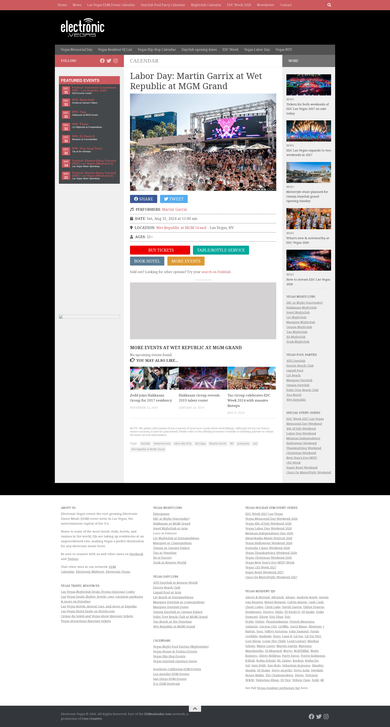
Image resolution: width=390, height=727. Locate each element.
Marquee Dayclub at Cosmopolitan (179, 602)
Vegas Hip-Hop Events (169, 656)
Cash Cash (316, 602)
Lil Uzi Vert (313, 636)
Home (62, 5)
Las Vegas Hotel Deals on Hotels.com (88, 611)
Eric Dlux (276, 617)
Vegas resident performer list (278, 688)
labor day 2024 (183, 443)
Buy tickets (160, 250)
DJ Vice (286, 680)
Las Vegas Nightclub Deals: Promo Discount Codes (98, 592)
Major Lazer (266, 646)
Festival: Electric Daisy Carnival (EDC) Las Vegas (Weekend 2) (94, 174)
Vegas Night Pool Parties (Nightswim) (181, 646)
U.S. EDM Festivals (166, 684)
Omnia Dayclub (297, 385)
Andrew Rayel (307, 597)
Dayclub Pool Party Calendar (163, 5)
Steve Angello (282, 670)
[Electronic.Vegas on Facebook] (102, 60)
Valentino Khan (267, 680)
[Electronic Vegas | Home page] (82, 27)
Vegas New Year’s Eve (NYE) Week (269, 562)
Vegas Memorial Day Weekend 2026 (271, 519)
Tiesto (299, 675)
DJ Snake (308, 612)
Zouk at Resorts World (169, 562)
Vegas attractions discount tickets (86, 621)
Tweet (176, 199)
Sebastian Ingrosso (296, 665)
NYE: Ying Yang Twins (87, 148)
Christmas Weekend (301, 453)
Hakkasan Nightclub (301, 307)
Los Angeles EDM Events (171, 674)
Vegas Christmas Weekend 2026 (268, 558)
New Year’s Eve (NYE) (301, 458)
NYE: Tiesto (80, 124)
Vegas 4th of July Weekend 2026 (268, 523)
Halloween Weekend (301, 443)
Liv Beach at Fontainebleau (173, 597)
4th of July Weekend (301, 428)
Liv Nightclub (296, 317)
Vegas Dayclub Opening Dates (175, 661)
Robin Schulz (266, 660)
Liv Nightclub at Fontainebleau (176, 538)
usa (255, 443)
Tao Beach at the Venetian (172, 621)
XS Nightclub (296, 337)
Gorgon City (268, 626)
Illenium (315, 626)
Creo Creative (92, 719)
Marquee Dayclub (299, 380)
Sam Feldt (258, 665)
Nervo (287, 651)
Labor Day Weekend (301, 433)
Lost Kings (253, 641)
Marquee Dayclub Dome (171, 607)
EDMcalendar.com (157, 714)
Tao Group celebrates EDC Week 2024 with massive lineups (249, 400)
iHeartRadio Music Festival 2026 (268, 538)
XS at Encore (162, 558)
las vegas (200, 443)
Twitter (72, 559)
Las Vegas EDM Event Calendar (111, 5)
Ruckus (298, 660)
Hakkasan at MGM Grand (171, 523)
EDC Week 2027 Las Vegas (305, 419)
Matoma (305, 646)
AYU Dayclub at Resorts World (175, 582)
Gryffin (283, 626)
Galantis (251, 626)
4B (322, 680)
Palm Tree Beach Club (302, 390)
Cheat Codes (254, 607)
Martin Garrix (174, 209)
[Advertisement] (203, 310)
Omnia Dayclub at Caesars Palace (178, 612)
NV (232, 443)
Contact (286, 5)
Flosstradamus (277, 621)
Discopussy (161, 514)
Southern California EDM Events (177, 669)
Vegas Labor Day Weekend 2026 (268, 528)
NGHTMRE (301, 651)
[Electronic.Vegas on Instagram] (115, 60)
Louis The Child (273, 641)
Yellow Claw (301, 680)
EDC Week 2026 (239, 5)
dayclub (145, 443)
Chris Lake (273, 607)
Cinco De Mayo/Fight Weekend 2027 (271, 577)
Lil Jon (298, 636)
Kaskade (265, 636)
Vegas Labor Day (257, 50)
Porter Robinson (313, 656)
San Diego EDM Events (169, 679)
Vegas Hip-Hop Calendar (157, 50)
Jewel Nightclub (298, 312)
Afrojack (277, 597)
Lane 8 (287, 636)
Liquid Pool (294, 370)
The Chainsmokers (279, 675)
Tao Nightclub (296, 332)
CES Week (293, 463)
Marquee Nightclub (300, 322)
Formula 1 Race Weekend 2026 (267, 548)
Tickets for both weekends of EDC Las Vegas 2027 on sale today (307, 109)
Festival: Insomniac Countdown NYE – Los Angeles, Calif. (94, 89)
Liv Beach (293, 375)
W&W (249, 680)
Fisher (259, 621)
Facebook (136, 554)
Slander (317, 665)
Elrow (263, 617)
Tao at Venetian (165, 553)
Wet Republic (296, 400)
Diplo (279, 612)
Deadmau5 (253, 612)
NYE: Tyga (79, 111)
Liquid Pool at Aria (167, 592)
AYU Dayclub (295, 361)
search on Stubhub (216, 272)
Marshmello (254, 651)
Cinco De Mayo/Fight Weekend (308, 472)
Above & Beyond (257, 597)
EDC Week (230, 50)
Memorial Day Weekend (304, 424)
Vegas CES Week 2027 (260, 567)
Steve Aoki (301, 670)
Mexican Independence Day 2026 (269, 533)
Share (145, 199)
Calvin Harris (297, 602)
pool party (243, 443)
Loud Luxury (296, 641)
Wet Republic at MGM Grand (181, 228)
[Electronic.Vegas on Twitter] (108, 60)
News (77, 5)
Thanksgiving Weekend (303, 448)
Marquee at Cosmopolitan (172, 543)
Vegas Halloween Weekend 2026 (268, 543)
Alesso (290, 597)
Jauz (260, 631)
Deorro (268, 612)
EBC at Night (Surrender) (304, 303)
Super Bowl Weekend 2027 (264, 572)
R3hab (250, 660)
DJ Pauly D (292, 612)
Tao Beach (293, 395)
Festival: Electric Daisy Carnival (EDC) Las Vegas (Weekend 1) (94, 162)
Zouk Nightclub (297, 342)
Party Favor (290, 656)
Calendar (144, 61)
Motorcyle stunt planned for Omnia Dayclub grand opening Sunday (307, 196)
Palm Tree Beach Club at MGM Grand (180, 617)
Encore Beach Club (300, 365)
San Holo (274, 665)
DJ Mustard (273, 651)
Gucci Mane (298, 626)
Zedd (315, 680)
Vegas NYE (284, 50)
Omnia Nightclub (299, 327)
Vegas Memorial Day (76, 50)
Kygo (277, 636)
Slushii (250, 670)
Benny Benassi (275, 602)
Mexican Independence (303, 438)
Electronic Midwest (90, 572)
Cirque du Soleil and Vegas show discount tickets (97, 616)
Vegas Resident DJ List (115, 50)
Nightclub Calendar (206, 5)
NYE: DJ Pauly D (83, 136)
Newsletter (265, 5)
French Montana (302, 621)
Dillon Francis (313, 607)
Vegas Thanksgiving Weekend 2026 (271, 553)
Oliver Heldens (270, 656)
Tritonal (311, 675)
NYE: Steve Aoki (83, 99)
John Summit (299, 631)
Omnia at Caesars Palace (171, 548)
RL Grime (284, 660)
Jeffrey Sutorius (276, 631)
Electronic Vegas (118, 572)
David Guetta (292, 607)
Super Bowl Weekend (301, 467)
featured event (162, 443)
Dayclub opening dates (199, 50)
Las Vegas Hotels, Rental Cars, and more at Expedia (99, 606)
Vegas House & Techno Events (175, 651)
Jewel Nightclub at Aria (170, 528)
